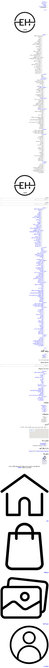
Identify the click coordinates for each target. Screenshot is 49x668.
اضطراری (39, 41)
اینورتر (42, 112)
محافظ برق (41, 136)
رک (42, 84)
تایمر (42, 113)
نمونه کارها (45, 623)
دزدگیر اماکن (40, 90)
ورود (45, 9)
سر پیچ (42, 140)
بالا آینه (39, 36)
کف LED (39, 48)
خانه (47, 520)
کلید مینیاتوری (40, 123)
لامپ (40, 45)
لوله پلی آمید (40, 101)
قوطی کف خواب (39, 82)
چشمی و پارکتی (37, 42)
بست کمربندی (40, 144)
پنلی (40, 38)
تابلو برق (44, 161)
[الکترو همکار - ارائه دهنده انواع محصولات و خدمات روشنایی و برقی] (24, 32)
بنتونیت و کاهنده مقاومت (38, 167)
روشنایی (44, 34)
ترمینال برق (40, 158)
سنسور (41, 142)
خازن (42, 116)
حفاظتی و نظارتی (42, 87)
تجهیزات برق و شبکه (39, 81)
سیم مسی (41, 165)
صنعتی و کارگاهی (37, 60)
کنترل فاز (41, 126)
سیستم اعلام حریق (39, 94)
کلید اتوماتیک (40, 118)
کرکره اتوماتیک (40, 95)
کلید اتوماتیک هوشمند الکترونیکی (36, 119)
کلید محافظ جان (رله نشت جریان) (36, 122)
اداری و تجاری (38, 70)
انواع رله (41, 110)
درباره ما (44, 1)
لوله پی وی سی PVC (39, 99)
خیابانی (39, 62)
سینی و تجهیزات (40, 86)
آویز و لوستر (38, 52)
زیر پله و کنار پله (37, 66)
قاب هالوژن (38, 53)
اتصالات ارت (40, 172)
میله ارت (41, 164)
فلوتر (42, 150)
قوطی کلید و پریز (39, 102)
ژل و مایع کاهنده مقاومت (38, 170)
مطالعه (39, 50)
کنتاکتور (41, 125)
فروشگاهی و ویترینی (36, 44)
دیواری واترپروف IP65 (36, 64)
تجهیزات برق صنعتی (42, 108)
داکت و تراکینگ (40, 80)
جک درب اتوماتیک (39, 89)
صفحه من (46, 666)
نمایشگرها (41, 128)
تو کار (42, 76)
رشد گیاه (39, 68)
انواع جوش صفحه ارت (38, 171)
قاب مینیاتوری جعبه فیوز (38, 105)
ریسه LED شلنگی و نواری (35, 54)
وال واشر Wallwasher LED (35, 58)
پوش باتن (41, 156)
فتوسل (41, 154)
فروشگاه (46, 572)
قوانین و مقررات (42, 6)
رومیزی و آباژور (37, 56)
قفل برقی (41, 96)
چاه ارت (44, 162)
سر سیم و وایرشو (39, 141)
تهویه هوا (44, 129)
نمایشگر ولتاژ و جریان (38, 155)
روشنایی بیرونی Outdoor (38, 57)
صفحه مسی (40, 166)
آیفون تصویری (40, 88)
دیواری (42, 380)
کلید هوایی (41, 124)
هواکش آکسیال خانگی (38, 130)
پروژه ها (44, 4)
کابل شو (41, 143)
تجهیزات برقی (43, 78)
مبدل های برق (40, 137)
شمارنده (41, 153)
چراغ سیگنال (40, 159)
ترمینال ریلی (40, 114)
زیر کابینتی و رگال (37, 51)
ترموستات (41, 152)
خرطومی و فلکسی (39, 104)
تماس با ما (44, 2)
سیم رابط (41, 138)
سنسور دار (38, 65)
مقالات (44, 5)
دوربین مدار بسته (39, 92)
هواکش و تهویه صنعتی (38, 132)
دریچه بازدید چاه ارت (39, 168)
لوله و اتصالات (43, 98)
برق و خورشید (38, 72)
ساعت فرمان (40, 148)
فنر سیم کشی (40, 107)
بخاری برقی (40, 147)
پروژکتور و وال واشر (39, 377)
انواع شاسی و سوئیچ (39, 111)
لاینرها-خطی (38, 46)
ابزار (42, 135)
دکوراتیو (39, 40)
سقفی (39, 39)
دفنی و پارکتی (38, 63)
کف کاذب (41, 83)
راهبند (42, 93)
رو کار (42, 75)
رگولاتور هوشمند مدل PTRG (37, 117)
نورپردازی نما (38, 71)
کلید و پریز (44, 74)
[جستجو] (34, 199)
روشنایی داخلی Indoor (38, 35)
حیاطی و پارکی (37, 69)
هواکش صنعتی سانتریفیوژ (38, 131)
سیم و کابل (43, 77)
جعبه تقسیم (40, 106)
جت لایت (39, 59)
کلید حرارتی (40, 120)
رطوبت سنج (40, 160)
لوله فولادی (41, 100)
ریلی (40, 47)
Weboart (20, 467)
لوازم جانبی (43, 134)
